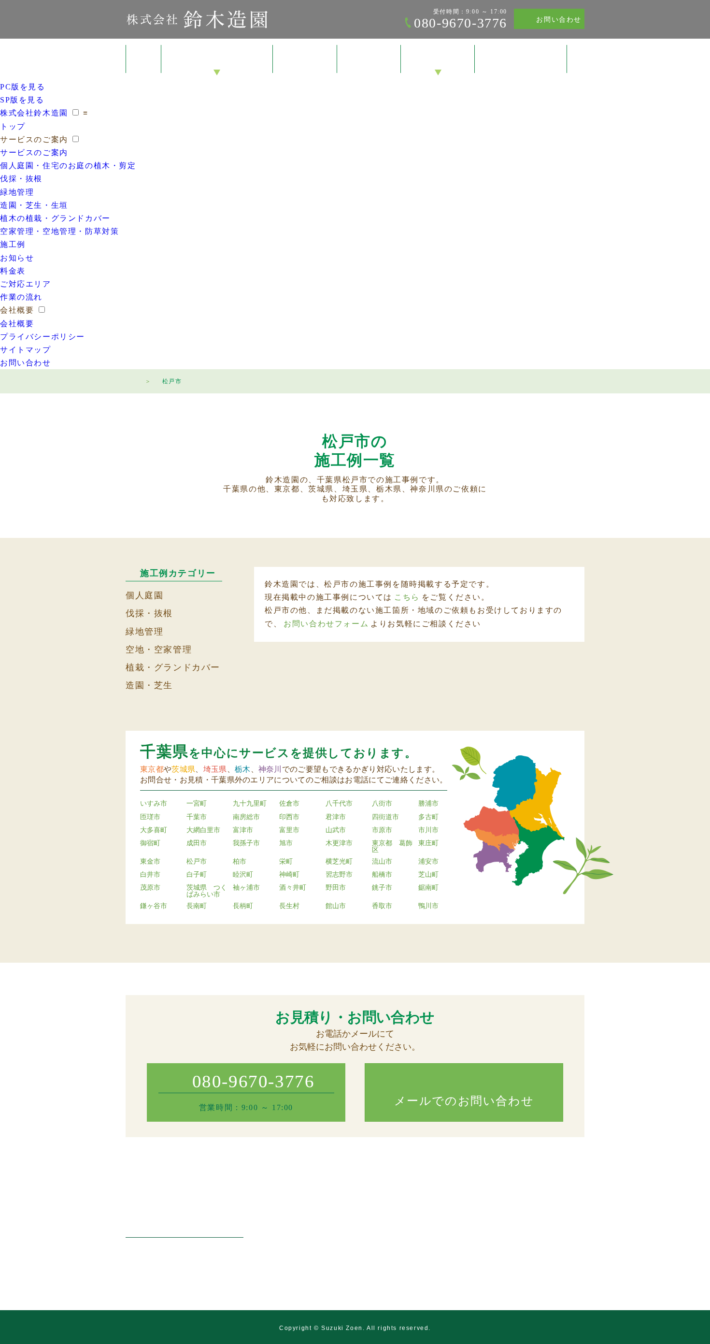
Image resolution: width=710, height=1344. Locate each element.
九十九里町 (250, 803)
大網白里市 (203, 830)
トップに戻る (683, 1317)
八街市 (382, 803)
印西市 (289, 817)
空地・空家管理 (159, 649)
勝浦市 (428, 803)
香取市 (382, 906)
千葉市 (196, 817)
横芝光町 (339, 861)
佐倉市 (289, 803)
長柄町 (243, 906)
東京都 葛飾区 (392, 846)
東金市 (150, 861)
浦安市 (428, 861)
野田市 (336, 887)
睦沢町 (243, 874)
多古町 (428, 817)
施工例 (305, 59)
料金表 (369, 59)
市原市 (382, 830)
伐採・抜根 (21, 178)
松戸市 (196, 861)
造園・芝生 (149, 685)
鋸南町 (428, 887)
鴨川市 (428, 906)
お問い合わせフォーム (326, 624)
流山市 (382, 861)
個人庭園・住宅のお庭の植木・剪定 (68, 165)
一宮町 (196, 803)
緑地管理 (17, 192)
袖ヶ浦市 (246, 887)
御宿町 (150, 843)
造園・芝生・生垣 (34, 205)
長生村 (289, 906)
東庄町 (428, 843)
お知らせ (17, 258)
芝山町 (428, 874)
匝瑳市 (150, 817)
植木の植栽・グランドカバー (55, 218)
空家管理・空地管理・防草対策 (59, 231)
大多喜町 (153, 830)
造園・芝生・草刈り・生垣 (335, 1253)
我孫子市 (246, 843)
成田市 (196, 843)
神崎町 (289, 874)
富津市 (243, 830)
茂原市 (150, 887)
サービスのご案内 (217, 59)
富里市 (289, 830)
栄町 (286, 861)
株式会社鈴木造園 (197, 19)
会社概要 (437, 59)
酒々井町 (292, 887)
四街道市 (385, 817)
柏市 (239, 861)
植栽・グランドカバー (173, 667)
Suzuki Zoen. (343, 1328)
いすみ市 (153, 803)
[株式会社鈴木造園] (184, 1211)
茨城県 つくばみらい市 (206, 891)
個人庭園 (144, 595)
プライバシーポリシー (42, 336)
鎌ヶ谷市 (153, 906)
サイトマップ (25, 350)
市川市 (428, 830)
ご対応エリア (25, 284)
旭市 (286, 843)
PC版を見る (22, 87)
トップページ (130, 380)
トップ (143, 59)
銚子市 (382, 887)
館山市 (336, 906)
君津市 (336, 817)
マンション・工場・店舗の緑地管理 (349, 1239)
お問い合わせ (559, 19)
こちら (407, 597)
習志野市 (339, 874)
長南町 (196, 906)
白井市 (150, 874)
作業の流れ (21, 297)
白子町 (196, 874)
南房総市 (246, 817)
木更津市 (339, 843)
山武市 (336, 830)
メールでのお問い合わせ (464, 1101)
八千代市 (339, 803)
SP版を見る (22, 100)
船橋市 (382, 874)
